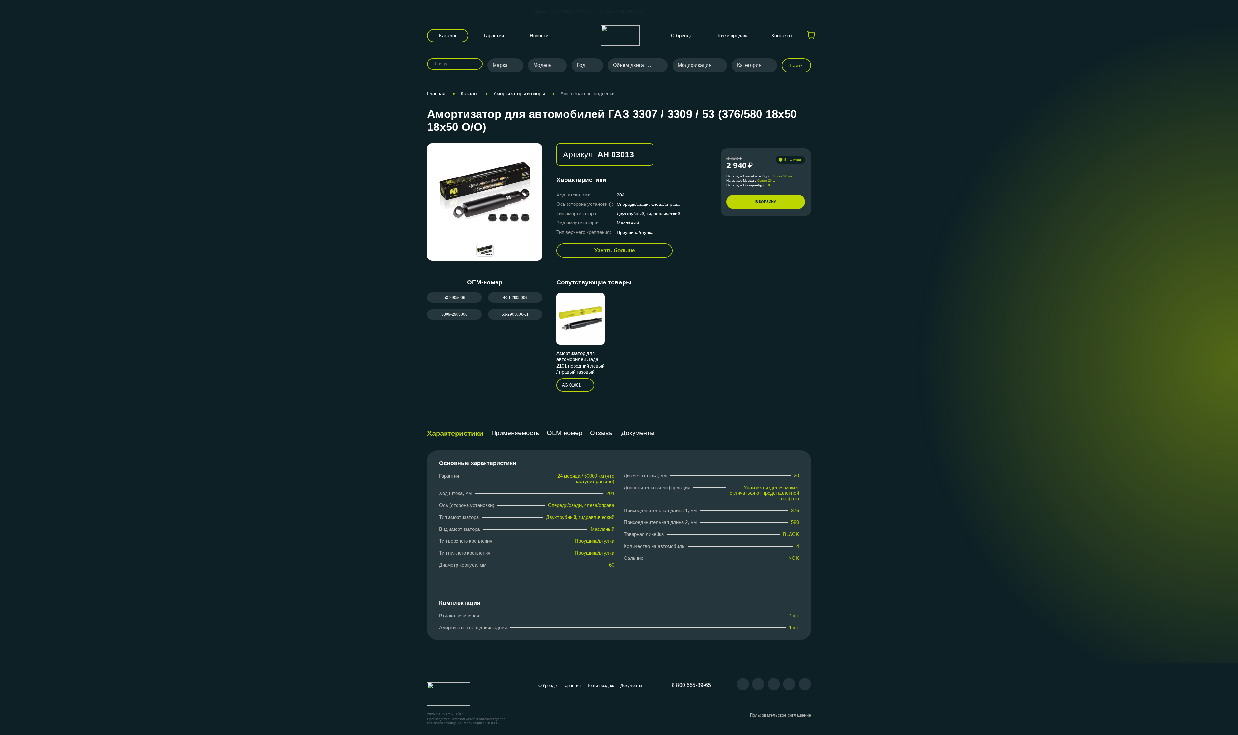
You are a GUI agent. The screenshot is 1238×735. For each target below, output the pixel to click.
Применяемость (515, 432)
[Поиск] (473, 64)
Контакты (781, 35)
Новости (539, 35)
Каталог (448, 35)
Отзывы (602, 432)
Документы (637, 432)
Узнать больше (614, 250)
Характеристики (455, 433)
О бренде (681, 35)
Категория (749, 65)
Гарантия (494, 35)
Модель (542, 65)
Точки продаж (732, 35)
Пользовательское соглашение (780, 715)
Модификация (695, 65)
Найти (796, 65)
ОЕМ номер (564, 432)
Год (581, 65)
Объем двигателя (633, 65)
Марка (500, 65)
